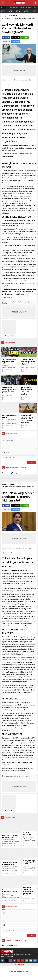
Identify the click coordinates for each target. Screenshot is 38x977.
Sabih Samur (8, 80)
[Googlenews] (30, 960)
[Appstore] (35, 960)
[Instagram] (10, 960)
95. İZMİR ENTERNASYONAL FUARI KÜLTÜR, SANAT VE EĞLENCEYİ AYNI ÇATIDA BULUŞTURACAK (23, 7)
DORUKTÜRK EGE (13, 16)
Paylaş (7, 37)
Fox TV (17, 302)
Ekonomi (11, 484)
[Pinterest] (22, 960)
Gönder (26, 37)
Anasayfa (4, 16)
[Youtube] (18, 960)
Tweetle (16, 37)
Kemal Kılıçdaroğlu (25, 302)
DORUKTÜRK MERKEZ (9, 775)
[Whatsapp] (26, 960)
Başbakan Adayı (8, 302)
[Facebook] (2, 960)
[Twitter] (6, 960)
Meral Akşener (6, 778)
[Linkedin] (14, 960)
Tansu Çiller (5, 303)
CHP (14, 302)
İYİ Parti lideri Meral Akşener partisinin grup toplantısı (16, 776)
